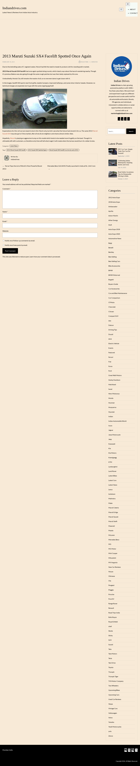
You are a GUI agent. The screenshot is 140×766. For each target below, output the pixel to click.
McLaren (111, 535)
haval (110, 389)
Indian (110, 416)
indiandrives (15, 159)
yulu (110, 731)
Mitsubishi (112, 558)
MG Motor (112, 549)
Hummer (111, 403)
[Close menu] (128, 4)
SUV (110, 640)
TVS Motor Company (115, 681)
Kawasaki (111, 444)
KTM (110, 462)
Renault (111, 608)
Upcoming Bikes (114, 690)
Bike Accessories (114, 266)
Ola (109, 581)
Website (5, 231)
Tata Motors (112, 654)
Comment (6, 189)
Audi (110, 225)
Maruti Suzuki (113, 517)
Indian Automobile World (117, 421)
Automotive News (114, 238)
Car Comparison (114, 298)
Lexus (110, 489)
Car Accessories (114, 289)
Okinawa (111, 576)
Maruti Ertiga (113, 512)
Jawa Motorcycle (114, 435)
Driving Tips (112, 330)
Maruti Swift (112, 521)
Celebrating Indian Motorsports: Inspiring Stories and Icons (125, 163)
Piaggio (111, 590)
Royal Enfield (113, 622)
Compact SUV (113, 316)
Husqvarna (112, 407)
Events (110, 348)
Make (110, 503)
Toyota (110, 667)
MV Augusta (112, 562)
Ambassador (112, 206)
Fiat (109, 362)
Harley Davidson (114, 380)
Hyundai (111, 412)
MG (109, 544)
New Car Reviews (114, 567)
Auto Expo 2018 (114, 229)
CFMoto (111, 302)
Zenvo (110, 736)
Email (4, 221)
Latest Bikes (112, 476)
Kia (109, 448)
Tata (109, 649)
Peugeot (111, 585)
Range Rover (112, 603)
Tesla (110, 658)
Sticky (110, 635)
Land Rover (112, 471)
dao (109, 321)
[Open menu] (121, 9)
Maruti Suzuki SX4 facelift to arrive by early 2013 (63, 150)
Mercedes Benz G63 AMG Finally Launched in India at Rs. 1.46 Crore (71, 166)
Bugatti (111, 280)
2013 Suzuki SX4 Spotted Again (37, 150)
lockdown (111, 494)
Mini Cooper (112, 553)
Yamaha (111, 722)
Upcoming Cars (113, 695)
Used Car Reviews (114, 699)
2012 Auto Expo (114, 197)
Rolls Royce (112, 617)
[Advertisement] (70, 35)
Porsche (111, 594)
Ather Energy (113, 220)
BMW (110, 270)
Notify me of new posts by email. (16, 245)
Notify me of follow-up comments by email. (20, 241)
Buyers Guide (113, 284)
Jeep (110, 439)
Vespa (110, 704)
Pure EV (111, 599)
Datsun (111, 325)
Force (110, 366)
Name (5, 212)
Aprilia (110, 211)
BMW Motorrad (114, 275)
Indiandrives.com (14, 8)
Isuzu (110, 426)
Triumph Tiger (113, 676)
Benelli (110, 248)
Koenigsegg (112, 457)
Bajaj (110, 243)
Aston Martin (113, 216)
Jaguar (110, 430)
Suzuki (110, 644)
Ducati (110, 334)
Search (131, 131)
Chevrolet (112, 307)
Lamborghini (112, 467)
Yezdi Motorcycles (114, 727)
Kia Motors (112, 453)
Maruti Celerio (113, 508)
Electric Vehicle (113, 343)
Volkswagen (112, 713)
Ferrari (110, 357)
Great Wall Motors (115, 375)
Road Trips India (114, 613)
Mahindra (111, 498)
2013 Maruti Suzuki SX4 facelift (16, 150)
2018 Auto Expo (114, 202)
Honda (110, 398)
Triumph (111, 672)
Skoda (110, 631)
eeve (110, 339)
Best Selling (112, 257)
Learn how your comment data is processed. (45, 257)
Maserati (111, 526)
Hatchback (112, 384)
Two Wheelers (113, 686)
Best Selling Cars (114, 261)
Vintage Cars (113, 708)
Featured (111, 352)
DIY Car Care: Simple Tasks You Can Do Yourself (125, 151)
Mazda (110, 530)
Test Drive (112, 663)
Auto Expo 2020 (114, 234)
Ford (110, 371)
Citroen (111, 311)
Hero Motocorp (114, 394)
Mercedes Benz (113, 540)
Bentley (111, 252)
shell (110, 626)
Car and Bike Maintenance (117, 293)
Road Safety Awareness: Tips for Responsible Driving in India (126, 174)
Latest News (14, 146)
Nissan (110, 572)
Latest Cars (112, 480)
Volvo (110, 718)
